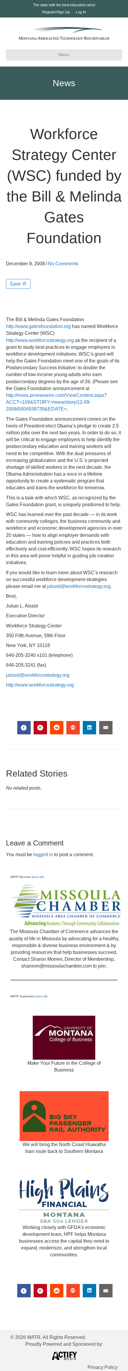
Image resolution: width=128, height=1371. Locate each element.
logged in (43, 854)
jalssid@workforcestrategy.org (78, 586)
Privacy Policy (103, 1367)
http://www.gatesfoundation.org (38, 326)
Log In (81, 12)
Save (16, 283)
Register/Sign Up (56, 12)
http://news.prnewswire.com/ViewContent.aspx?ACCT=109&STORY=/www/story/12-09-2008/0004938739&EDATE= (56, 402)
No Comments (63, 263)
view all (38, 876)
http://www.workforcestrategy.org (40, 340)
